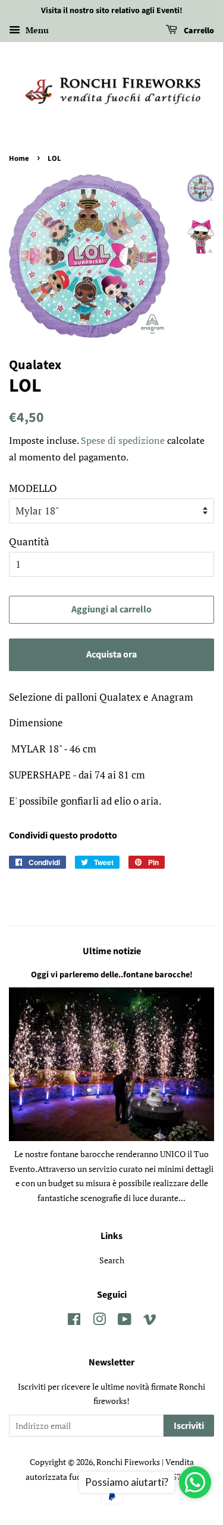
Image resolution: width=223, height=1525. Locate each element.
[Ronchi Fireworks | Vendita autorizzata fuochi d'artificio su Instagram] (99, 1321)
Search (111, 1260)
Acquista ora (111, 654)
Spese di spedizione (123, 440)
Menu (36, 30)
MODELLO (33, 488)
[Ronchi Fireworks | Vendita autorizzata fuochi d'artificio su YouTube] (124, 1321)
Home (19, 158)
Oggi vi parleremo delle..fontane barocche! (112, 974)
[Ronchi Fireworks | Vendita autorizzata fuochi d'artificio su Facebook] (74, 1321)
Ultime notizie (112, 951)
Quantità (29, 541)
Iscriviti (189, 1425)
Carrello (198, 31)
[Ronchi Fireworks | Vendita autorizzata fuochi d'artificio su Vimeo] (149, 1321)
